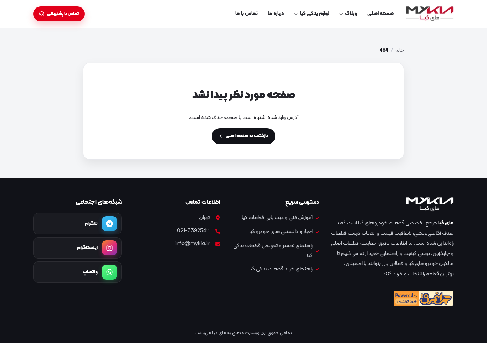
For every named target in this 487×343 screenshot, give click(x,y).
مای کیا (446, 223)
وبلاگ (351, 14)
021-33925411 (193, 231)
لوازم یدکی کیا (314, 14)
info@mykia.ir (192, 244)
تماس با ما (246, 14)
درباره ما (276, 14)
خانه (399, 50)
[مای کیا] (430, 14)
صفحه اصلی (380, 14)
